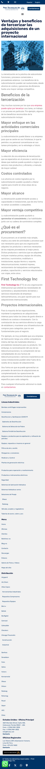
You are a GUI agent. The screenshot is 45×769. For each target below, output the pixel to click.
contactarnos (10, 387)
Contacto (6, 734)
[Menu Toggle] (22, 14)
